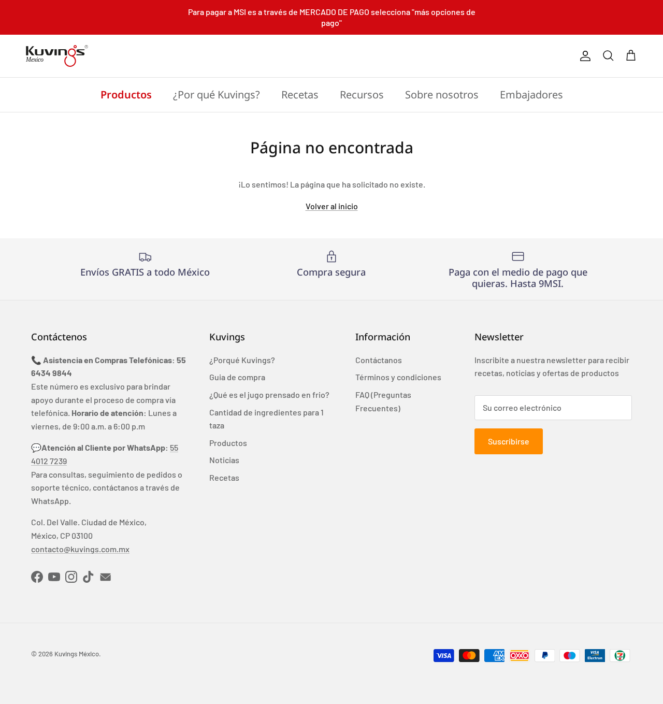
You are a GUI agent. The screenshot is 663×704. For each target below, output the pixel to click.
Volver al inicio (332, 206)
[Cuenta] (583, 56)
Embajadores (531, 95)
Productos (126, 95)
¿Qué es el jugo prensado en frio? (269, 394)
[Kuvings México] (57, 56)
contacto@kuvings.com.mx (80, 549)
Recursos (362, 95)
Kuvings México (76, 654)
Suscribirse (508, 441)
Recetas (300, 95)
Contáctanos (378, 360)
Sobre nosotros (442, 95)
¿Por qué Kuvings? (216, 95)
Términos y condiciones (398, 377)
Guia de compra (237, 377)
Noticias (224, 460)
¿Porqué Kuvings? (242, 360)
